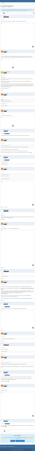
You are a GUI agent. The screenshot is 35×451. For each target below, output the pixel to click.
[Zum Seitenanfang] (34, 450)
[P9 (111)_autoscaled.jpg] (7, 63)
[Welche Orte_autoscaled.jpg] (17, 248)
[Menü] (34, 1)
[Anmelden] (31, 1)
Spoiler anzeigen (4, 105)
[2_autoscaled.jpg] (17, 35)
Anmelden (12, 440)
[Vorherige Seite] (1, 13)
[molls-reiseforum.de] (1, 1)
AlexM (16, 286)
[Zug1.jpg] (17, 404)
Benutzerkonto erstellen (20, 440)
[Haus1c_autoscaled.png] (7, 122)
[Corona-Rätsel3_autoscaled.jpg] (17, 319)
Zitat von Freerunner (6, 99)
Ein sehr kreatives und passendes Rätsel (8, 338)
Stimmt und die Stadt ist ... (6, 178)
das (24, 425)
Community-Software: (17, 449)
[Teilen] (34, 13)
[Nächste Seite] (9, 13)
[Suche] (29, 1)
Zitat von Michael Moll (6, 145)
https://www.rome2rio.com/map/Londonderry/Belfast (9, 296)
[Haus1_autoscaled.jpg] (17, 193)
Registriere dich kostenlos (22, 437)
